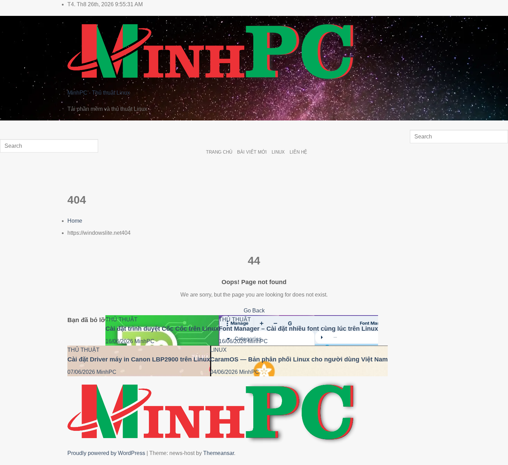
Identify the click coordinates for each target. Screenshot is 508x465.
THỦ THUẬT (121, 319)
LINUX (278, 152)
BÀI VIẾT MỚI (252, 152)
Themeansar (218, 453)
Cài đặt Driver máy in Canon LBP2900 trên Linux (138, 359)
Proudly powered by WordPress (107, 453)
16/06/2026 (119, 341)
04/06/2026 (224, 372)
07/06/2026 (81, 372)
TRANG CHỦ (219, 152)
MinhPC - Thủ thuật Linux (98, 93)
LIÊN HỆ (298, 152)
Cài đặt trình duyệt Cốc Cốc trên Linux (162, 328)
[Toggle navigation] (6, 127)
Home (74, 221)
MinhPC (144, 341)
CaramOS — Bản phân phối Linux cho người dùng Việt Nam (299, 359)
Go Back (254, 310)
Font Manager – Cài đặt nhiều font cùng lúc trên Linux (298, 328)
